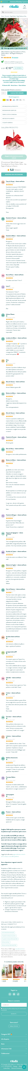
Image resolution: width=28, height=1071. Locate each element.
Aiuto (2, 1044)
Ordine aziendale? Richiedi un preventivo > (11, 90)
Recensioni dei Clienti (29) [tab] (9, 110)
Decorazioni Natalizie (8, 932)
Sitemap (15, 1066)
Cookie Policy (6, 1068)
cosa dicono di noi (19, 949)
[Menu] (2, 6)
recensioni (15, 57)
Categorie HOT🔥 (6, 1034)
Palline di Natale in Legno (9, 936)
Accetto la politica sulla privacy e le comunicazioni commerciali (13, 1009)
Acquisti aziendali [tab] (7, 122)
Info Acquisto (5, 1039)
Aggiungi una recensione (14, 174)
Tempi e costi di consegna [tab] (9, 114)
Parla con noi (14, 1026)
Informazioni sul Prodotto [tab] (10, 106)
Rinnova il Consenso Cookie (18, 1068)
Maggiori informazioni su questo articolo (14, 157)
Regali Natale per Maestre (22, 16)
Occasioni (7, 16)
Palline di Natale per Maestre (10, 939)
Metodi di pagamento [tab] (8, 118)
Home (2, 16)
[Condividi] (26, 20)
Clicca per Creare (17, 93)
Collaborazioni (5, 1053)
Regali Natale (13, 16)
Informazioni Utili (6, 1049)
